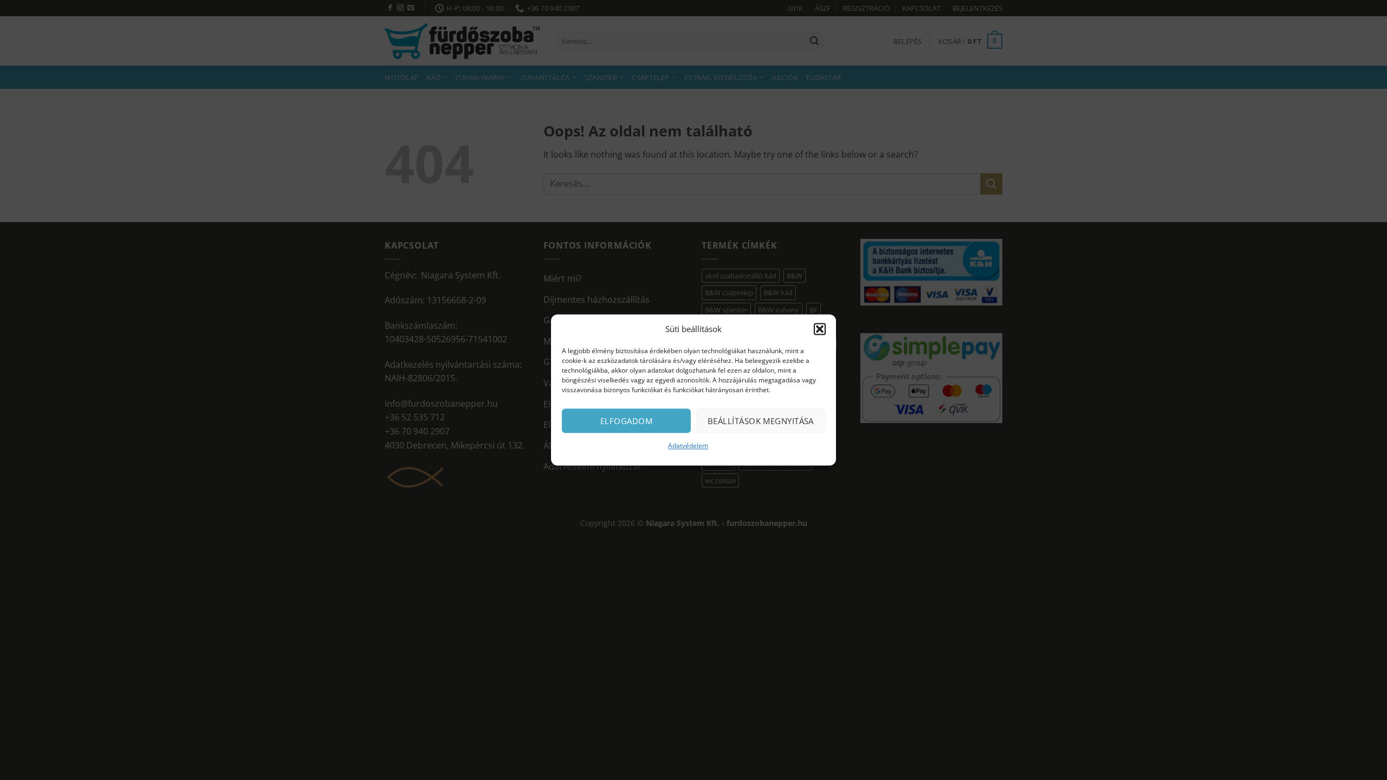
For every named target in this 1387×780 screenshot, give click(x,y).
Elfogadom (626, 420)
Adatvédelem (688, 445)
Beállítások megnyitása (761, 420)
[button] (819, 328)
